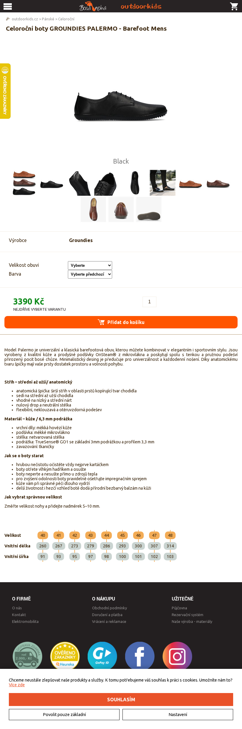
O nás (17, 608)
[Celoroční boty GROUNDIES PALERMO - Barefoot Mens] (121, 100)
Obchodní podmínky (109, 608)
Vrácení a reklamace (109, 621)
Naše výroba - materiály (192, 621)
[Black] (52, 183)
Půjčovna (179, 608)
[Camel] (218, 183)
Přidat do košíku (125, 322)
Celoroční (66, 19)
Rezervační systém (187, 615)
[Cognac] (190, 183)
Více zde (17, 684)
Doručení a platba (107, 615)
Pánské (48, 19)
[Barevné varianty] (24, 183)
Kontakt (19, 615)
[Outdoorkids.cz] (121, 6)
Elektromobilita (25, 621)
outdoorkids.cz (25, 19)
